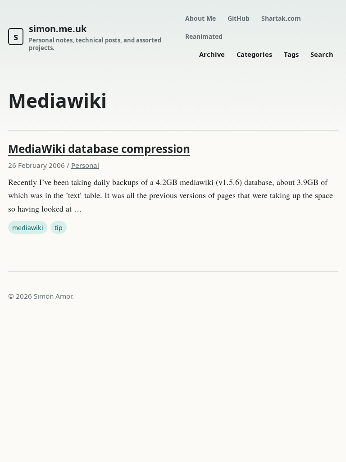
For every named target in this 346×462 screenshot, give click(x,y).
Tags (291, 54)
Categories (254, 54)
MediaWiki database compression (99, 148)
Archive (212, 54)
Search (321, 54)
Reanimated (204, 36)
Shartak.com (281, 18)
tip (59, 227)
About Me (200, 18)
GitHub (239, 18)
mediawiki (27, 227)
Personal (85, 165)
